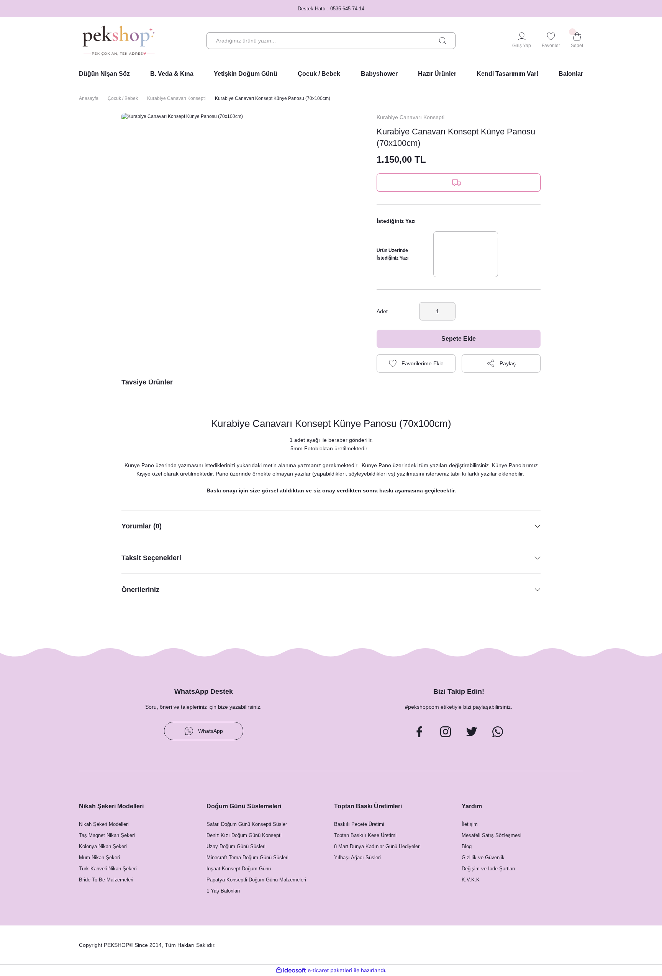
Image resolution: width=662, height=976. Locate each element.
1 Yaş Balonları (223, 891)
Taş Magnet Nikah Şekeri (107, 835)
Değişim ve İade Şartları (488, 868)
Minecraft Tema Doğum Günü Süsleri (247, 857)
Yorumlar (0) (141, 526)
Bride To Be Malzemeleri (106, 880)
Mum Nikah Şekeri (99, 857)
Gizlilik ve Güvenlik (483, 857)
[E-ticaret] (330, 970)
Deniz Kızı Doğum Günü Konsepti (244, 835)
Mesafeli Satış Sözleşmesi (491, 835)
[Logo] (118, 40)
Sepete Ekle (458, 338)
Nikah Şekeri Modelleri (104, 824)
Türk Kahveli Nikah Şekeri (108, 868)
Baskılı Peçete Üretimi (359, 824)
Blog (467, 846)
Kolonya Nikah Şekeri (103, 846)
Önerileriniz (140, 589)
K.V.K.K (471, 880)
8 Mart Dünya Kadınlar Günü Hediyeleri (377, 846)
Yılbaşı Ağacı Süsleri (357, 857)
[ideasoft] (290, 970)
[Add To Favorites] (416, 363)
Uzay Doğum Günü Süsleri (235, 846)
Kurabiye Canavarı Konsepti (410, 117)
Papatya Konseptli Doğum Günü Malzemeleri (256, 880)
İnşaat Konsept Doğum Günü (238, 868)
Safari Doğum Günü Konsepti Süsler (246, 824)
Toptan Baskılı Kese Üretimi (365, 835)
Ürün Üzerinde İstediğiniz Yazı (392, 254)
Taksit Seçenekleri (151, 558)
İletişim (470, 824)
